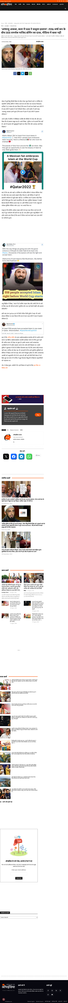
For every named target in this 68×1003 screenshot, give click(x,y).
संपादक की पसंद (13, 25)
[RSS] (61, 1)
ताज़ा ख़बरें (3, 676)
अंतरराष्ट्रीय (10, 23)
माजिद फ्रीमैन (11, 337)
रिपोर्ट (6, 23)
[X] (63, 1)
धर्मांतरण (21, 430)
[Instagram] (59, 1)
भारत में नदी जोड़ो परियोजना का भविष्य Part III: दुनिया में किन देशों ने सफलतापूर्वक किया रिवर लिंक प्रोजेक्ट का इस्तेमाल (24, 753)
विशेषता (25, 590)
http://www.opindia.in (18, 437)
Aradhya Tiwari (5, 592)
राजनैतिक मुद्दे (26, 582)
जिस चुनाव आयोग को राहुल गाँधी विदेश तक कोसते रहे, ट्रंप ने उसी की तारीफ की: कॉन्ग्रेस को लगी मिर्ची (33, 586)
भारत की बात (4, 582)
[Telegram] (22, 73)
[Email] (26, 73)
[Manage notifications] (3, 999)
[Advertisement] (10, 636)
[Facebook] (58, 1)
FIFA (8, 430)
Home (2, 23)
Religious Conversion (14, 430)
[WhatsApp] (65, 1)
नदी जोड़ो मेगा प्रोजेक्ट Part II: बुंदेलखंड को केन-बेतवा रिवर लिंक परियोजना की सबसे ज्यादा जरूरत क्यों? (23, 777)
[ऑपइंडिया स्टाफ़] (7, 438)
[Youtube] (67, 1)
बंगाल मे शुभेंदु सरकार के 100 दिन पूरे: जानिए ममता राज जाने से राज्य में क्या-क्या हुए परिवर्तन (15, 604)
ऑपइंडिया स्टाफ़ (39, 41)
